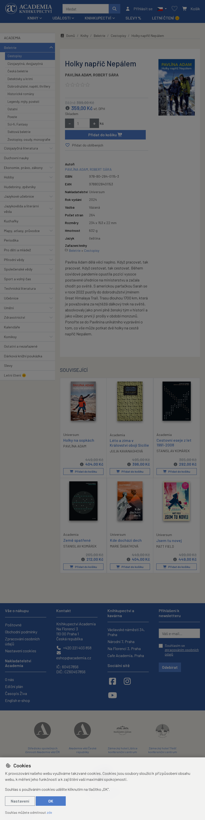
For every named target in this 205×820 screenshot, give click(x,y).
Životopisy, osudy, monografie (29, 139)
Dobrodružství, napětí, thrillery (29, 86)
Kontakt (63, 610)
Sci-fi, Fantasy (18, 124)
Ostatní (13, 109)
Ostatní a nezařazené (21, 346)
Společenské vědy (18, 269)
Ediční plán (14, 686)
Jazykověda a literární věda (21, 209)
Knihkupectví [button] (98, 17)
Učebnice (11, 298)
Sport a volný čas (17, 279)
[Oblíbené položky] (174, 8)
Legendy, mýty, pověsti (23, 102)
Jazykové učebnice (19, 196)
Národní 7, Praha (121, 641)
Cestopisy (15, 56)
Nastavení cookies (20, 650)
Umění (9, 308)
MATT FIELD (165, 546)
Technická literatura (20, 288)
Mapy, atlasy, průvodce (22, 231)
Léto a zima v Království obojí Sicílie (129, 442)
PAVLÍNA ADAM (78, 74)
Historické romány (21, 94)
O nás (9, 679)
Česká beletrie (18, 71)
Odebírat (170, 667)
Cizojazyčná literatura (21, 148)
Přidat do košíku (103, 134)
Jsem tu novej (169, 540)
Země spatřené (77, 540)
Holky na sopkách (78, 440)
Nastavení (20, 801)
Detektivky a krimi (20, 79)
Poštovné (13, 624)
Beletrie (10, 47)
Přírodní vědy (14, 260)
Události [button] (61, 17)
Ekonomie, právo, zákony (23, 167)
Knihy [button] (33, 17)
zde (49, 812)
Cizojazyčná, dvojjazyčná (25, 64)
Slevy (8, 365)
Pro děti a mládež (17, 250)
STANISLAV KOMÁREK (173, 451)
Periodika (11, 240)
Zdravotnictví (14, 317)
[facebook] (113, 681)
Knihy (84, 35)
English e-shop (17, 700)
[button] (162, 9)
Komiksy (10, 337)
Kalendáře (12, 327)
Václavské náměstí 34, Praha (126, 632)
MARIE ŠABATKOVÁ (124, 546)
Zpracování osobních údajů (22, 641)
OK (50, 801)
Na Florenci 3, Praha (124, 648)
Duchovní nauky (16, 158)
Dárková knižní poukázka (23, 356)
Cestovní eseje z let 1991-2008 (174, 442)
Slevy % (133, 17)
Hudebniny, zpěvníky (20, 187)
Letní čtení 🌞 (166, 17)
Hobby (9, 177)
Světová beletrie (19, 132)
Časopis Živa (16, 693)
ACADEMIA (12, 38)
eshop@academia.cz (73, 657)
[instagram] (127, 681)
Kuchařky (11, 221)
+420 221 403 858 (77, 647)
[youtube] (113, 695)
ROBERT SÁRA (105, 74)
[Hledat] (114, 8)
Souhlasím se (182, 649)
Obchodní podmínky (21, 631)
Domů (70, 35)
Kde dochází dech (126, 540)
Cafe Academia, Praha (126, 655)
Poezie (12, 117)
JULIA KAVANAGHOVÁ (126, 451)
